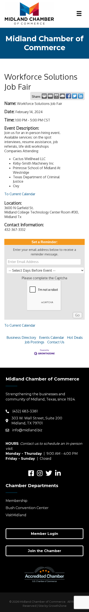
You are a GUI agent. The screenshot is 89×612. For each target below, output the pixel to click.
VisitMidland (16, 515)
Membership (16, 501)
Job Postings (34, 342)
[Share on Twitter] (74, 96)
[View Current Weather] (62, 96)
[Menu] (79, 13)
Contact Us (55, 342)
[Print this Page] (44, 96)
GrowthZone (58, 605)
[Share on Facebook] (68, 96)
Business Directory (21, 337)
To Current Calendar (19, 194)
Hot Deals (75, 337)
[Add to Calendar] (56, 96)
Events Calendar (51, 337)
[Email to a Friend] (50, 96)
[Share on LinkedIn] (80, 96)
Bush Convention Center (27, 508)
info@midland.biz (27, 430)
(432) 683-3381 (25, 411)
